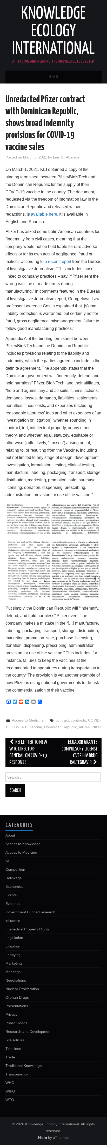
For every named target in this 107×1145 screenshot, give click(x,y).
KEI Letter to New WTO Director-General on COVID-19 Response (28, 752)
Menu (53, 77)
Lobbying (13, 955)
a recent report (58, 261)
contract (62, 720)
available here (44, 214)
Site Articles (14, 1040)
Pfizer (96, 727)
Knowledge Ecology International (53, 31)
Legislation (14, 938)
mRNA (84, 727)
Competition (15, 869)
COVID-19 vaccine (27, 727)
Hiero (42, 1137)
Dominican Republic (60, 727)
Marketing (13, 963)
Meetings (13, 972)
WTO (9, 1100)
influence (12, 921)
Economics (14, 886)
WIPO (10, 1091)
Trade (10, 1057)
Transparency (16, 1074)
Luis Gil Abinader (67, 157)
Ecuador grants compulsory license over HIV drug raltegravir (80, 752)
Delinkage (13, 878)
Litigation (12, 946)
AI (7, 861)
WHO (9, 1083)
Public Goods (16, 1023)
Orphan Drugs (17, 997)
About (10, 835)
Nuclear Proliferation (22, 989)
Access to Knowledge (23, 844)
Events (11, 895)
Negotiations (15, 980)
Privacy (11, 1014)
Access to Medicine (28, 720)
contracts (78, 720)
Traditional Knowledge (23, 1066)
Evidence (13, 903)
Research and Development (28, 1031)
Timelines (13, 1049)
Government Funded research (30, 912)
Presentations (16, 1006)
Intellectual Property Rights (27, 929)
